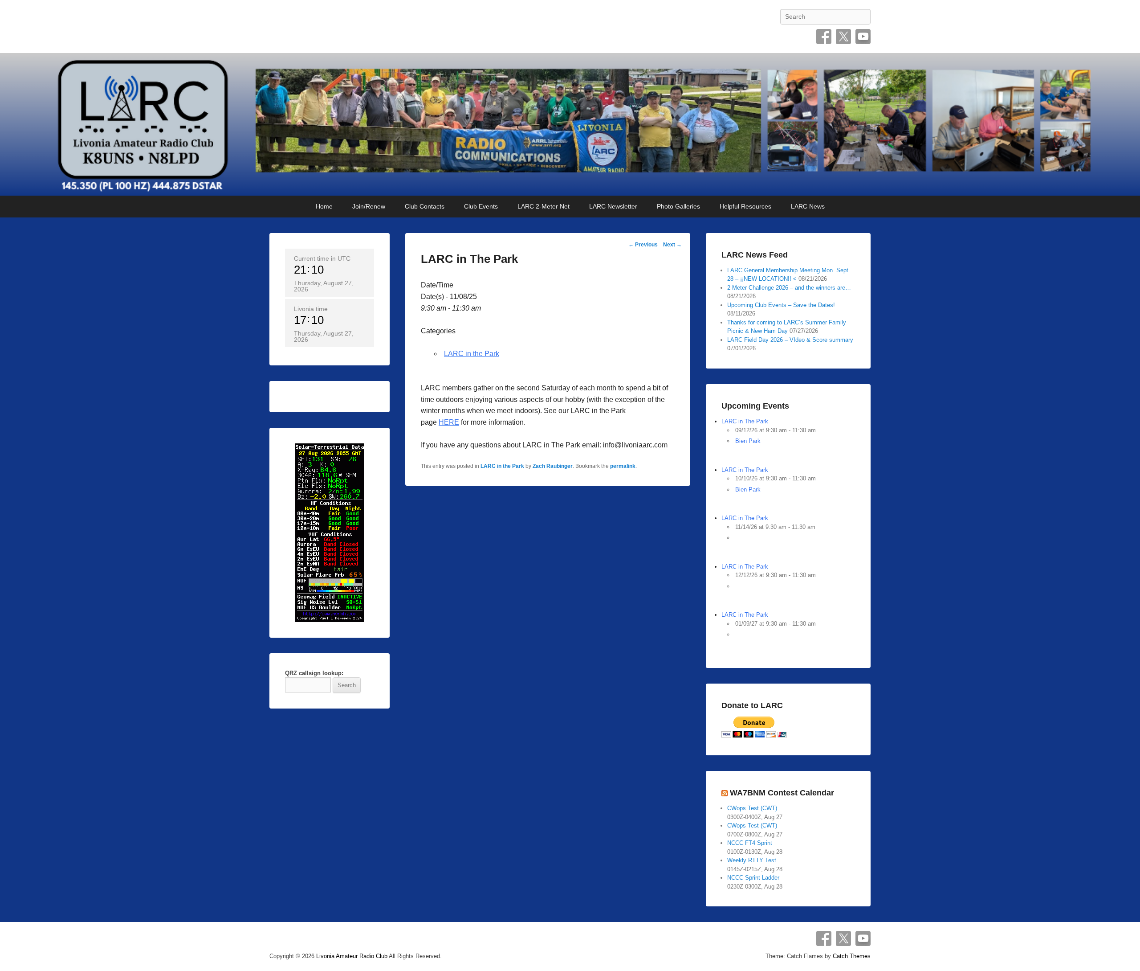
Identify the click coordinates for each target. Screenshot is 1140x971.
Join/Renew (368, 206)
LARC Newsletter (613, 206)
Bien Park (748, 441)
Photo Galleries (678, 206)
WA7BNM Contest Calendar (782, 792)
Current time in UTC (322, 258)
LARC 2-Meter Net (543, 206)
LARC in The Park (744, 421)
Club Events (481, 206)
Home (324, 206)
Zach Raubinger (553, 466)
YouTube (863, 36)
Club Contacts (424, 206)
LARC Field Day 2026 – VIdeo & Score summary (790, 339)
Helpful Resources (745, 206)
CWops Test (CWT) (752, 808)
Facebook (823, 36)
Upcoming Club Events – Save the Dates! (781, 305)
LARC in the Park (471, 353)
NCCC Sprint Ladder (753, 877)
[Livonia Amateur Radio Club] (570, 124)
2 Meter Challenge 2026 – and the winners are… (789, 287)
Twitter (843, 36)
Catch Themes (852, 956)
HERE (449, 422)
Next (672, 245)
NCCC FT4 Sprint (749, 843)
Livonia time (311, 308)
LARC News (808, 206)
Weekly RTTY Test (751, 860)
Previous (643, 245)
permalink (622, 466)
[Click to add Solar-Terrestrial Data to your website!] (329, 532)
